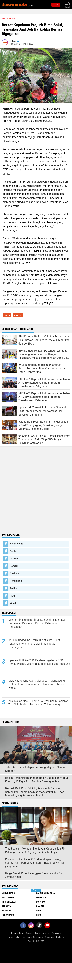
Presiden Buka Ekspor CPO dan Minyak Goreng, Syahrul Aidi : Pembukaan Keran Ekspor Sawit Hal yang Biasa (34, 863)
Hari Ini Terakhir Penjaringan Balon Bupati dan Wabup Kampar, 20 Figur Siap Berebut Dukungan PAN (37, 779)
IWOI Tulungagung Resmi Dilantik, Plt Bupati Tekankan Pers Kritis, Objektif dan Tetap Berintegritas (34, 643)
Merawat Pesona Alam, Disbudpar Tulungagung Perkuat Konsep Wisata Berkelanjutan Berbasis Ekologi (36, 684)
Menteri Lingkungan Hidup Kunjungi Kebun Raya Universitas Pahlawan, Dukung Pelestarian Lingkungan (37, 623)
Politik (13, 588)
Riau (12, 595)
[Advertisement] (36, 493)
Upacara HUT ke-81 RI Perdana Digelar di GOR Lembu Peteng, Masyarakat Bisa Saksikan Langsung (39, 662)
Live (56, 5)
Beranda (5, 19)
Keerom (18, 315)
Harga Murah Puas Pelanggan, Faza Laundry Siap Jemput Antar (34, 875)
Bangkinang (16, 543)
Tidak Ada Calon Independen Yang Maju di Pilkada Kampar (35, 769)
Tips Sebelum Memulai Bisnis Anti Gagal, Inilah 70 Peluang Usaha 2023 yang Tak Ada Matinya (35, 850)
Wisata (13, 603)
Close (36, 890)
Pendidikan (16, 580)
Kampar (14, 566)
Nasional (14, 573)
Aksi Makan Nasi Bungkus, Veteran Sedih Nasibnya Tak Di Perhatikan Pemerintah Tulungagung (38, 702)
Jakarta (14, 558)
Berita (12, 19)
